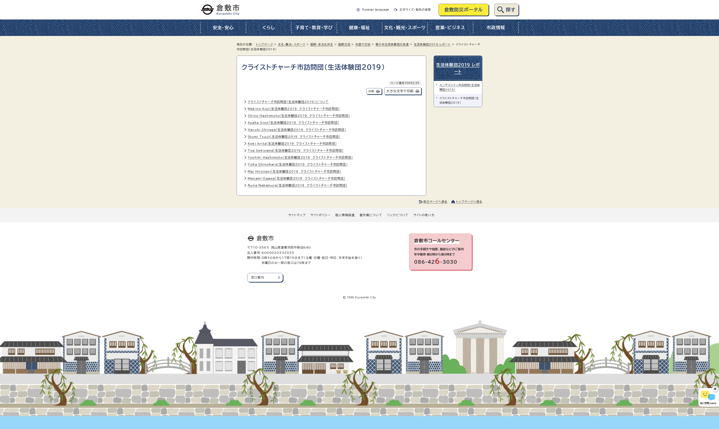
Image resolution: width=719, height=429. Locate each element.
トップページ (264, 44)
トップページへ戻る (469, 201)
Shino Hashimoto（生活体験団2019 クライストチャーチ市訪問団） (299, 115)
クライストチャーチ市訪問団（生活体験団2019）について (288, 101)
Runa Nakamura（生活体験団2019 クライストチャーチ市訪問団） (298, 185)
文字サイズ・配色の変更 (415, 9)
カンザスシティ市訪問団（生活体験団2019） (459, 87)
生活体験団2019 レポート (432, 44)
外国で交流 (363, 44)
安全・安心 (223, 27)
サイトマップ (297, 215)
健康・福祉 (359, 27)
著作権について (371, 215)
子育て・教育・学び (314, 27)
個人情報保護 (345, 215)
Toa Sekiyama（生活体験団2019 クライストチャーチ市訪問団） (296, 150)
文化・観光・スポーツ (405, 27)
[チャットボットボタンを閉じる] (715, 389)
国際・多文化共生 (321, 44)
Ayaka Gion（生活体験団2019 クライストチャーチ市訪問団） (293, 122)
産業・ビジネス (450, 27)
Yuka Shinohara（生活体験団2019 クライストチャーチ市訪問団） (298, 164)
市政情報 (495, 27)
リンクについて (397, 215)
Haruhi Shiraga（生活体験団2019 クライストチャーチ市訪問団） (297, 129)
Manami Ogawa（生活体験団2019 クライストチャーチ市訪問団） (296, 178)
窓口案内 (257, 277)
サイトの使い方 (423, 215)
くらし (268, 27)
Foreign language (375, 9)
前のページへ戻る (435, 201)
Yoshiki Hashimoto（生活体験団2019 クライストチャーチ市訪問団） (300, 157)
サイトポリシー (320, 215)
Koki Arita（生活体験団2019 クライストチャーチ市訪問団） (292, 143)
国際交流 (344, 44)
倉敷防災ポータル (463, 9)
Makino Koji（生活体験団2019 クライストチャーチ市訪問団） (294, 108)
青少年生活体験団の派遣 (392, 44)
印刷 (371, 91)
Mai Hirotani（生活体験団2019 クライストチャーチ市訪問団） (294, 171)
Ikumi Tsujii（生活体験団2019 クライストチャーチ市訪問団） (294, 136)
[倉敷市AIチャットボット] (708, 397)
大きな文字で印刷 (400, 91)
